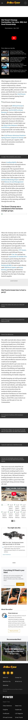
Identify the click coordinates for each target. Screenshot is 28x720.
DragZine (5, 709)
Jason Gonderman (7, 554)
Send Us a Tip (6, 681)
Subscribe (20, 584)
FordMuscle (6, 713)
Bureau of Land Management (14, 182)
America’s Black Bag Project (10, 180)
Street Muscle (19, 717)
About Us (5, 677)
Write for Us (18, 681)
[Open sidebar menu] (2, 3)
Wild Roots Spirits (10, 267)
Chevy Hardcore (7, 705)
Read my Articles (14, 630)
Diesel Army (18, 705)
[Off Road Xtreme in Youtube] (11, 673)
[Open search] (25, 3)
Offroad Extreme (7, 717)
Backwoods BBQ (6, 265)
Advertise (5, 685)
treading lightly (11, 162)
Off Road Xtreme (17, 106)
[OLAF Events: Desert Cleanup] (11, 507)
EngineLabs (18, 709)
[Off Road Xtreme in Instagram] (4, 673)
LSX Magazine (19, 713)
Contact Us (18, 677)
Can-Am (14, 254)
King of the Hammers (10, 125)
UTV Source (22, 250)
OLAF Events (21, 94)
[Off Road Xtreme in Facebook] (8, 673)
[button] (14, 38)
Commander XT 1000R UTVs (17, 256)
